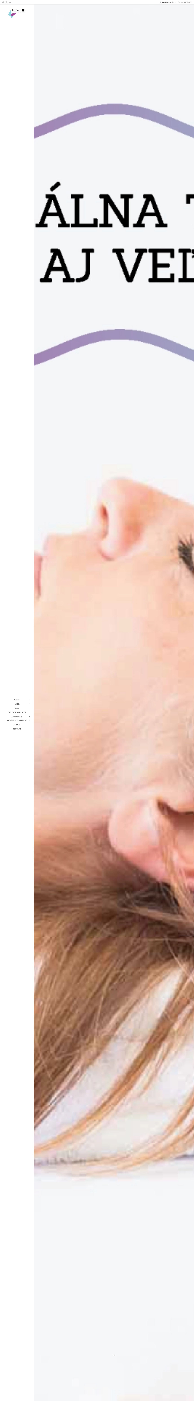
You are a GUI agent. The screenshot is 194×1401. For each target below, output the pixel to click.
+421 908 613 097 (186, 2)
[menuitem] (17, 699)
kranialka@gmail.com (169, 2)
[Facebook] (3, 2)
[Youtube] (9, 2)
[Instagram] (6, 2)
